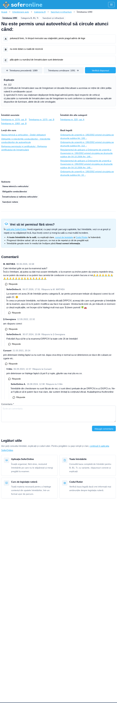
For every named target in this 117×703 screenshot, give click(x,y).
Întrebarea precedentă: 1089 (23, 70)
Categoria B (40, 12)
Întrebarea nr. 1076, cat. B (14, 119)
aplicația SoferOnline (16, 229)
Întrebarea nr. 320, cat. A (72, 119)
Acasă (4, 12)
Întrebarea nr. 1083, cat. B (14, 123)
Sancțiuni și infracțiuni (61, 12)
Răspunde (13, 284)
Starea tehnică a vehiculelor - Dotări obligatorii (23, 135)
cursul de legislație (64, 237)
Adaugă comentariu (103, 429)
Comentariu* (7, 404)
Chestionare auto (20, 12)
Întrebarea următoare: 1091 (61, 70)
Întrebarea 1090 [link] (84, 12)
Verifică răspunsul (100, 70)
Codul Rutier (82, 237)
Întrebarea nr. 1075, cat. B (41, 119)
